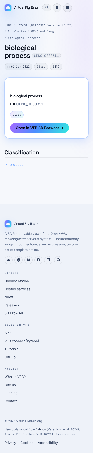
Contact (11, 401)
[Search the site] (46, 7)
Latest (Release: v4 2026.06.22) (45, 25)
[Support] (9, 260)
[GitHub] (58, 260)
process (16, 164)
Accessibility (48, 443)
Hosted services (17, 289)
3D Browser (14, 313)
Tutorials (12, 349)
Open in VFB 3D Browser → (39, 128)
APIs (8, 333)
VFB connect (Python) (22, 341)
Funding (11, 393)
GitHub (10, 357)
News (9, 297)
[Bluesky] (28, 260)
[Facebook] (38, 260)
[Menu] (67, 7)
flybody (41, 429)
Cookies (26, 443)
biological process (24, 38)
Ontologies (17, 31)
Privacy (10, 443)
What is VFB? (15, 377)
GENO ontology (43, 31)
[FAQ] (18, 260)
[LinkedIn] (48, 260)
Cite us (10, 385)
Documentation (17, 281)
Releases (12, 305)
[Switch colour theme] (57, 7)
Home (8, 25)
